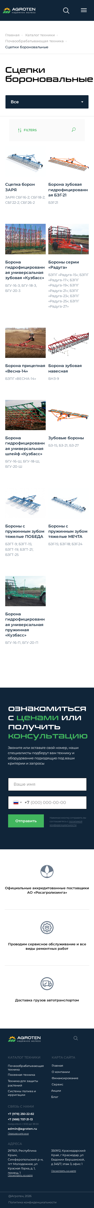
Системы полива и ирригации (22, 1093)
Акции (56, 1090)
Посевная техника (21, 1075)
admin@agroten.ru (22, 1129)
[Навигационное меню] (84, 10)
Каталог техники (40, 35)
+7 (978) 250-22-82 (21, 1114)
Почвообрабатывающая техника (34, 41)
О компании (61, 1072)
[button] (18, 1133)
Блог (54, 1097)
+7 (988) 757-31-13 (20, 1119)
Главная (12, 35)
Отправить (26, 821)
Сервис (57, 1084)
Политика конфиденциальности (32, 1202)
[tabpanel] (47, 403)
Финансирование (65, 1078)
